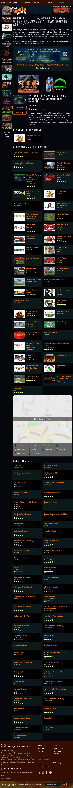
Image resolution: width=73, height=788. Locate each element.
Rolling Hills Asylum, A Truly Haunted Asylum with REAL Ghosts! (42, 65)
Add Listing (57, 763)
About (43, 3)
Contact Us (42, 745)
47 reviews (42, 109)
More (50, 3)
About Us (56, 745)
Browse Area (12, 3)
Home (3, 3)
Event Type (24, 3)
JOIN (63, 785)
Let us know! (6, 779)
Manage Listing (43, 766)
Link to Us (41, 751)
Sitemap (41, 748)
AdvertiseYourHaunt (7, 135)
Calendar (35, 3)
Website (19, 113)
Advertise (41, 763)
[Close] (69, 785)
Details (18, 108)
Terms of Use (58, 748)
